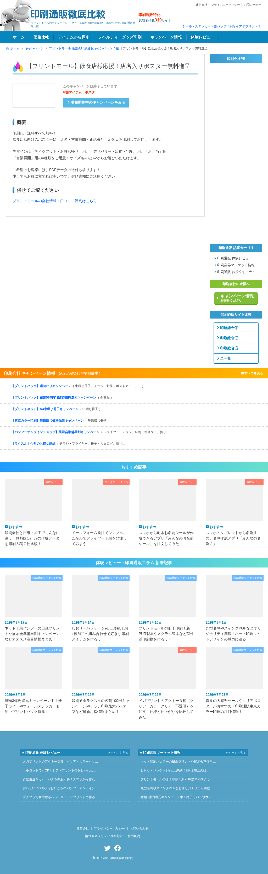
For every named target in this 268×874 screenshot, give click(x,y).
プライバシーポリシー (225, 4)
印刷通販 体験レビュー (234, 258)
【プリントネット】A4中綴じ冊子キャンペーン (57, 409)
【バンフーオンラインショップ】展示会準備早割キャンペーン (92, 432)
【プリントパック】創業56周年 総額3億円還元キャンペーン (63, 397)
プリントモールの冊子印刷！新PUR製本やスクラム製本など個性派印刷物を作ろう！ (166, 631)
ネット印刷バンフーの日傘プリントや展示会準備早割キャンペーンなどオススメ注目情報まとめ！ (32, 631)
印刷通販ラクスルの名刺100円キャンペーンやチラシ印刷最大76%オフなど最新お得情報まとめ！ (100, 703)
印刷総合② (228, 338)
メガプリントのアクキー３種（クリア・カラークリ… (60, 761)
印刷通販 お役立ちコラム (236, 272)
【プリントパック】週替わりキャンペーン (78, 386)
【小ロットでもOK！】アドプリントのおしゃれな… (59, 770)
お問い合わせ (252, 4)
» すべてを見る (118, 752)
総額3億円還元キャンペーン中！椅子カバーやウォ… (178, 797)
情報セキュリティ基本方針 (104, 836)
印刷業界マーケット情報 (235, 265)
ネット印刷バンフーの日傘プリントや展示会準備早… (178, 761)
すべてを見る (253, 373)
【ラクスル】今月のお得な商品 (70, 443)
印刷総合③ (228, 348)
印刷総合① (228, 327)
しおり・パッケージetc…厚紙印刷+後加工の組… (175, 770)
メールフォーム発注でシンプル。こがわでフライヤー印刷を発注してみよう (99, 535)
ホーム (19, 37)
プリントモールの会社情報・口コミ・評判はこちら (55, 201)
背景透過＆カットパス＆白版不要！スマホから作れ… (60, 779)
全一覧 (225, 358)
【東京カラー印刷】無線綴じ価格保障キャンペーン (61, 420)
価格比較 (41, 37)
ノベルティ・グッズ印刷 (120, 37)
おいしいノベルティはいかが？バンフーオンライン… (60, 788)
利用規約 (133, 836)
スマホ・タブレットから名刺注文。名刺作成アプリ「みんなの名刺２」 (233, 535)
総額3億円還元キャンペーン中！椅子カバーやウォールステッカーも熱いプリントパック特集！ (33, 703)
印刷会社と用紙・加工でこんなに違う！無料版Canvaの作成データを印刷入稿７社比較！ (32, 535)
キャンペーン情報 (166, 37)
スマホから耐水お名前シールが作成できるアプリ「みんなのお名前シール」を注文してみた (166, 535)
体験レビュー (202, 37)
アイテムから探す (74, 37)
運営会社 (201, 4)
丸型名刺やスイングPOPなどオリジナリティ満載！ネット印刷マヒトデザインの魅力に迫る (233, 631)
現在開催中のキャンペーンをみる (98, 102)
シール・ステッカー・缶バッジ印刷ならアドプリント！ (221, 26)
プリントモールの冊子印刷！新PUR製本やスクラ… (177, 779)
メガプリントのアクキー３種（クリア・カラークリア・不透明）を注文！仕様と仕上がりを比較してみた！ (166, 706)
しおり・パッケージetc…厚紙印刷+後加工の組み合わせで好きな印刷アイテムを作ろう (100, 631)
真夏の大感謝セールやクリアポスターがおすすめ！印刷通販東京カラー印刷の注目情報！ (233, 703)
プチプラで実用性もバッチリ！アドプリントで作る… (60, 797)
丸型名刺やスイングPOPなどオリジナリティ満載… (177, 788)
